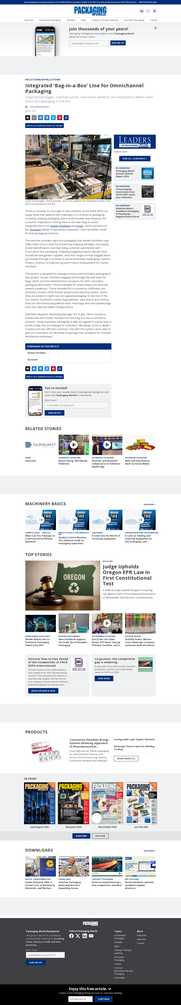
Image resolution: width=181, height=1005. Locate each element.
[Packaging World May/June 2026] (73, 803)
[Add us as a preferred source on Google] (66, 117)
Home (28, 458)
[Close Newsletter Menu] (155, 27)
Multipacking (132, 879)
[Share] (40, 117)
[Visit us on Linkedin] (84, 935)
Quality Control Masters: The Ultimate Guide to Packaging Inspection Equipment (72, 540)
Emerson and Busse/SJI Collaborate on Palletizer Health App (106, 463)
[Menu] (154, 11)
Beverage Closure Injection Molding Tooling (134, 748)
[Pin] (59, 117)
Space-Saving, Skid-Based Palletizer (72, 462)
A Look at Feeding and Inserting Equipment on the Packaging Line (138, 538)
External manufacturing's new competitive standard (107, 884)
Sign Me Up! (118, 43)
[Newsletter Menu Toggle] (141, 11)
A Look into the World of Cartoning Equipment (106, 537)
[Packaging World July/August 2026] (39, 803)
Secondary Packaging (69, 458)
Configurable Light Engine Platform (134, 739)
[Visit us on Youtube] (91, 935)
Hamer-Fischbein (60, 226)
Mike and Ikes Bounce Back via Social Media (137, 462)
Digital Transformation (37, 879)
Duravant (35, 229)
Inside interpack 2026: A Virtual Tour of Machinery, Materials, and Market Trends (40, 885)
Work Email (51, 400)
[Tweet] (53, 117)
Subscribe (81, 836)
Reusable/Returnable (69, 636)
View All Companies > (135, 158)
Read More (104, 678)
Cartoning (97, 532)
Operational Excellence (37, 636)
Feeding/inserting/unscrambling (141, 532)
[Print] (27, 117)
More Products (126, 758)
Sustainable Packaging (103, 636)
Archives (100, 836)
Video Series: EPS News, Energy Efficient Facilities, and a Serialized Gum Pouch (106, 642)
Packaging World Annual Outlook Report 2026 (125, 174)
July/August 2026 (40, 827)
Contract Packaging (102, 879)
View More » (150, 504)
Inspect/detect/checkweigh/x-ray (74, 533)
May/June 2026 (74, 827)
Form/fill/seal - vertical (38, 532)
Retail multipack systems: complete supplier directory (139, 885)
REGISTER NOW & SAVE (43, 690)
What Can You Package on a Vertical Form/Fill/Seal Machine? (40, 538)
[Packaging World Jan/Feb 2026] (141, 803)
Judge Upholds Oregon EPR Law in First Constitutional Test (127, 575)
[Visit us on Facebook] (71, 935)
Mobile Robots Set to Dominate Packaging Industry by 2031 (37, 642)
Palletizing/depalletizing (42, 79)
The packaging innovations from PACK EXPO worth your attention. (125, 193)
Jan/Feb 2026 (141, 827)
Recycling (108, 561)
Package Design (133, 636)
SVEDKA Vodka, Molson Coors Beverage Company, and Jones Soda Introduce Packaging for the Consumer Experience (140, 642)
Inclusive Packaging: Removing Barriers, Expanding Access (69, 885)
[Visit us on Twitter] (78, 935)
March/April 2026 (107, 827)
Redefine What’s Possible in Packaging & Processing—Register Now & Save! (127, 212)
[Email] (34, 117)
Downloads (64, 879)
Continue (103, 999)
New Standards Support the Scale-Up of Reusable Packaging (72, 642)
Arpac (79, 226)
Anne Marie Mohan (40, 106)
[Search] (148, 11)
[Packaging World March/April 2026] (107, 803)
